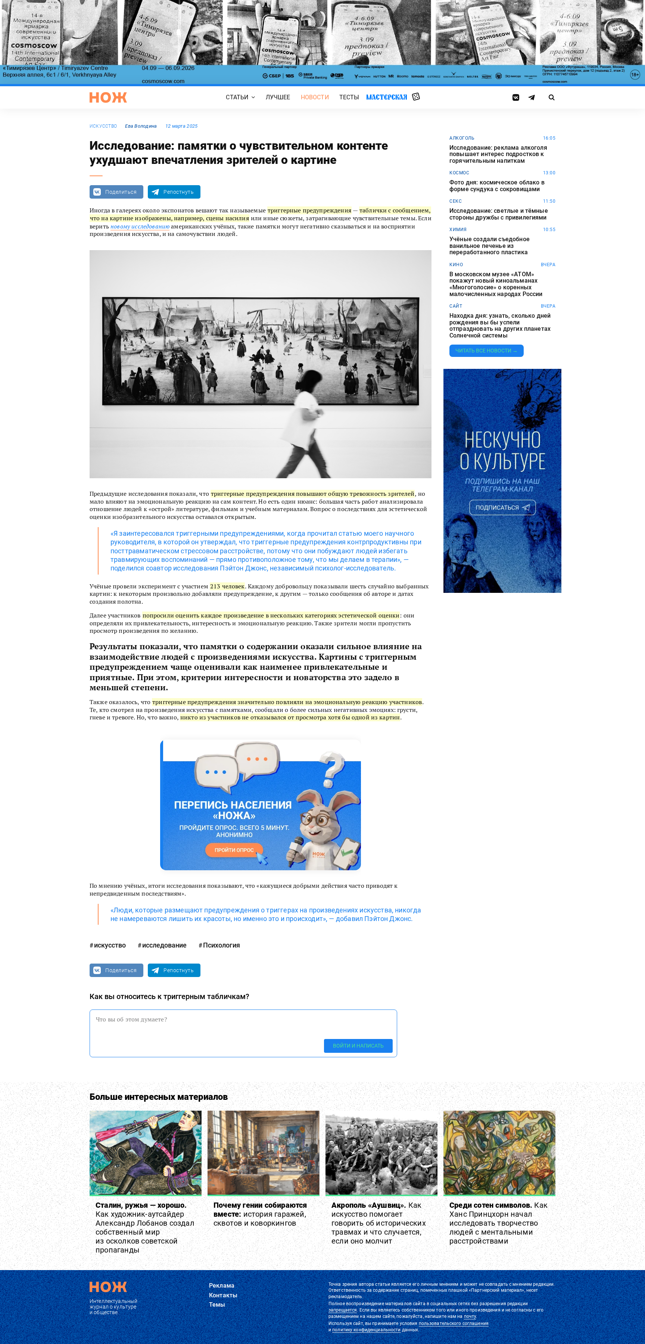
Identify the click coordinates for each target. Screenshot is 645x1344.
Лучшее (278, 97)
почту (470, 1316)
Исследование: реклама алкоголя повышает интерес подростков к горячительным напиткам (498, 154)
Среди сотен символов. (498, 1223)
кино (456, 264)
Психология (221, 945)
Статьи (237, 97)
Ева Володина (141, 126)
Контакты (223, 1295)
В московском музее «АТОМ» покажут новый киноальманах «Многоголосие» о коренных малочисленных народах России (495, 284)
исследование (164, 945)
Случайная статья (416, 97)
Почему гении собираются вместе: (260, 1214)
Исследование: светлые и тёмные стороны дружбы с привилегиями (498, 214)
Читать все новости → (486, 351)
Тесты (349, 97)
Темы (217, 1304)
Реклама (221, 1285)
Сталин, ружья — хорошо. (145, 1227)
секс (455, 201)
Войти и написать (358, 1046)
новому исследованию (139, 226)
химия (458, 229)
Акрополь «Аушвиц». (378, 1223)
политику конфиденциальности (366, 1329)
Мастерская (387, 96)
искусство (103, 126)
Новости (315, 97)
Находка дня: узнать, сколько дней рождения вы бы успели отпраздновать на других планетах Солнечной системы (500, 325)
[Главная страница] (108, 97)
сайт (455, 306)
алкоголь (461, 138)
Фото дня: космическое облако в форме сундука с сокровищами (497, 185)
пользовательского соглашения (454, 1323)
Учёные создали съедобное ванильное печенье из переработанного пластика (489, 246)
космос (459, 172)
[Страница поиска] (551, 97)
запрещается (342, 1310)
